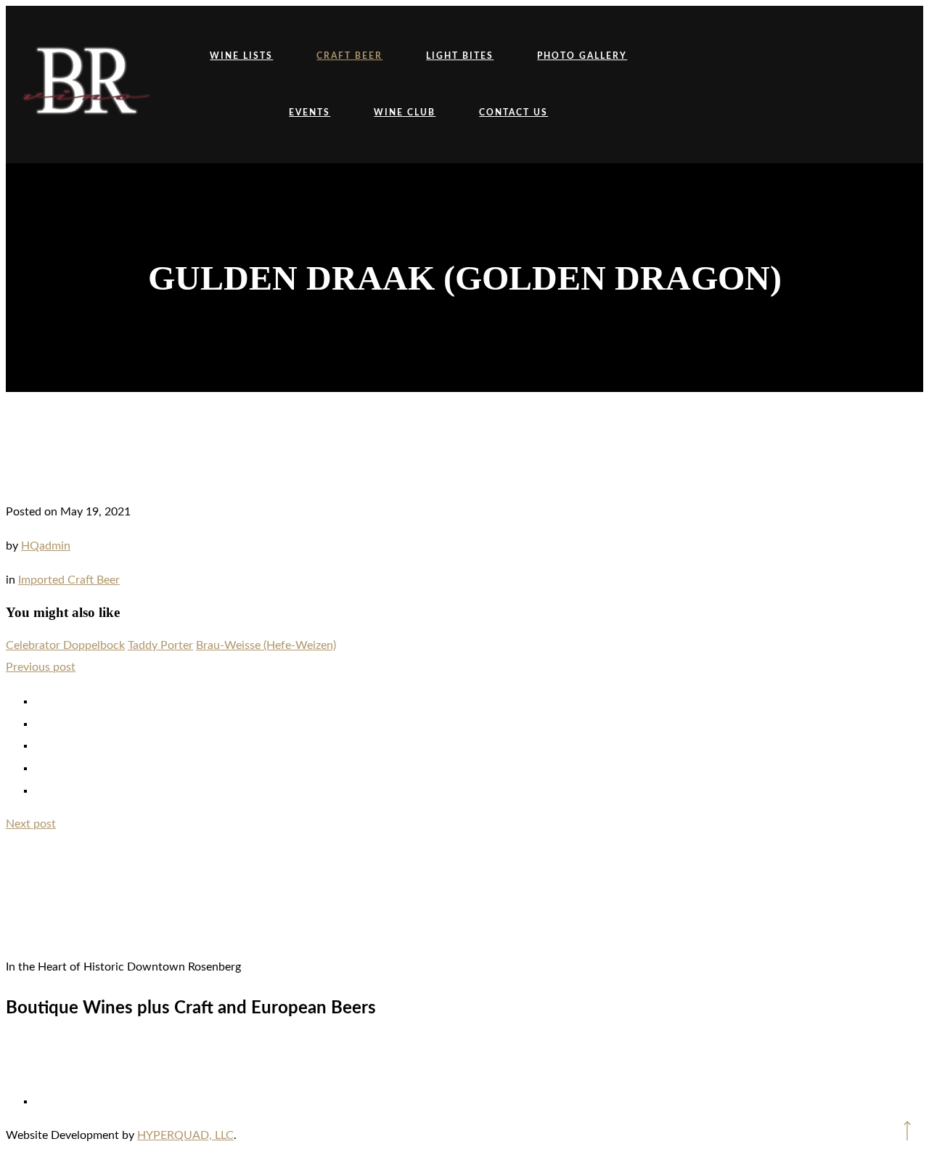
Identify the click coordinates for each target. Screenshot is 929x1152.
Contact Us (513, 112)
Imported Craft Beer (69, 580)
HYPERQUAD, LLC (185, 1135)
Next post (31, 824)
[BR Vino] (85, 85)
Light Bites (460, 56)
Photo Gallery (582, 56)
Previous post (40, 667)
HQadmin (45, 546)
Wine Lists (241, 56)
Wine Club (404, 112)
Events (309, 112)
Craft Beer (349, 56)
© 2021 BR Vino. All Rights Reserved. (464, 1059)
